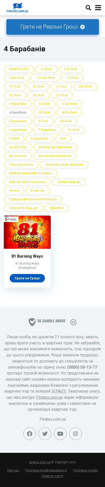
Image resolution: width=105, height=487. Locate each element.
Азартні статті (52, 476)
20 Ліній (38, 86)
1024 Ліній (16, 78)
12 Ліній (72, 78)
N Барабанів (39, 138)
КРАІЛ (59, 391)
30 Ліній (44, 104)
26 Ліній (38, 95)
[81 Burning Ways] (27, 247)
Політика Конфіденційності (46, 470)
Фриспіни (56, 208)
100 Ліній (70, 69)
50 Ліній (66, 121)
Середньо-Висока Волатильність (33, 199)
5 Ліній (43, 121)
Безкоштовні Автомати (55, 147)
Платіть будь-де (69, 182)
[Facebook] (29, 433)
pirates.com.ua (39, 462)
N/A (63, 138)
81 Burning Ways (27, 256)
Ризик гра (38, 190)
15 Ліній (15, 86)
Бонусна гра (18, 156)
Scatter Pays (18, 147)
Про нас (13, 470)
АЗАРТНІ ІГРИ (19, 69)
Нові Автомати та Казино (27, 182)
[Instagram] (75, 433)
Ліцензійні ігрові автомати (64, 164)
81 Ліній (73, 130)
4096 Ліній (69, 112)
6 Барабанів (18, 130)
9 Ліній (14, 138)
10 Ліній (46, 69)
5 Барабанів (18, 121)
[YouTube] (60, 433)
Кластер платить (21, 164)
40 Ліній (44, 112)
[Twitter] (44, 433)
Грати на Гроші (27, 278)
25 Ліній (15, 95)
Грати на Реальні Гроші (49, 26)
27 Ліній (62, 95)
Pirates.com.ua (49, 397)
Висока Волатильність (55, 156)
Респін (14, 190)
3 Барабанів (18, 104)
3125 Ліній (69, 104)
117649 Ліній (45, 78)
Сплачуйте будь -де (23, 208)
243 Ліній (85, 86)
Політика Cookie (85, 470)
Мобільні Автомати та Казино (30, 173)
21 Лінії (61, 86)
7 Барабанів (47, 130)
